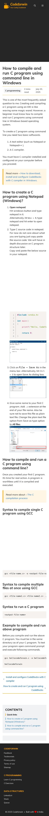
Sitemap (7, 767)
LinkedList (8, 795)
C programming (12, 90)
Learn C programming (13, 779)
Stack (6, 799)
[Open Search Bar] (35, 6)
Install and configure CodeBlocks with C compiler (26, 679)
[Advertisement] (24, 37)
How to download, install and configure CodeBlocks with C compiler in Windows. (23, 177)
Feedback (8, 753)
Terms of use (9, 764)
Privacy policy (9, 760)
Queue (7, 802)
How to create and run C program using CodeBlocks (23, 688)
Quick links (12, 714)
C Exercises (8, 783)
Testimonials (9, 756)
